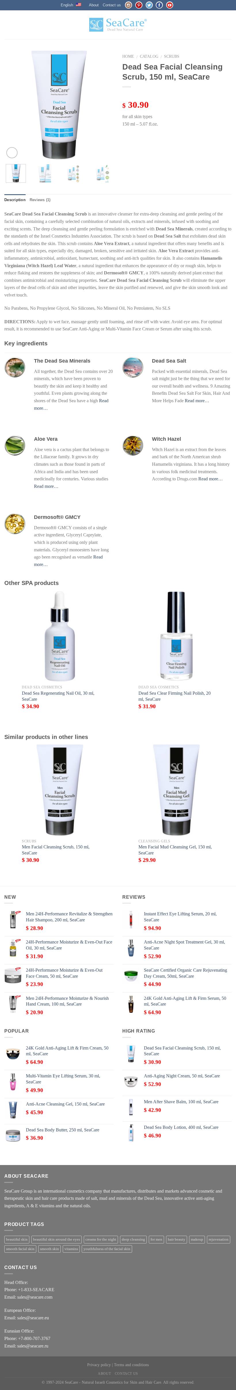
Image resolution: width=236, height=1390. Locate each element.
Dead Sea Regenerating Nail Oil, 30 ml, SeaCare (58, 696)
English (67, 5)
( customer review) (140, 95)
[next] (104, 105)
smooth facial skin (20, 1249)
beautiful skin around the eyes (56, 1239)
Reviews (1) (40, 200)
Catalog (149, 56)
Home (128, 56)
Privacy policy (99, 1364)
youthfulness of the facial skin (106, 1249)
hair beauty (176, 1239)
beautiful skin (17, 1239)
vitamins (71, 1249)
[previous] (14, 105)
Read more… (197, 400)
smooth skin (49, 1249)
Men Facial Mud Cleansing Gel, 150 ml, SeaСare (175, 849)
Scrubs (171, 56)
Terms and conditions (131, 1364)
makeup (197, 1239)
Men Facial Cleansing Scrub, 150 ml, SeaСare (56, 849)
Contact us (112, 5)
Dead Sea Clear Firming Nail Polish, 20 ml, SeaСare (174, 696)
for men (156, 1239)
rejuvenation (219, 1239)
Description (15, 200)
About (94, 5)
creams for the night (100, 1239)
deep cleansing (133, 1239)
